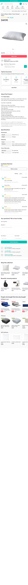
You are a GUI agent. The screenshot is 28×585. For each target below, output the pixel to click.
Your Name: (4, 235)
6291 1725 (8, 251)
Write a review (14, 169)
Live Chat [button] (8, 247)
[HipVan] (1, 4)
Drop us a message (9, 254)
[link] (14, 80)
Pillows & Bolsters (7, 11)
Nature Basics (6, 96)
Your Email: (17, 235)
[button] (21, 4)
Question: (3, 224)
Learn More (14, 87)
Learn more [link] (16, 81)
